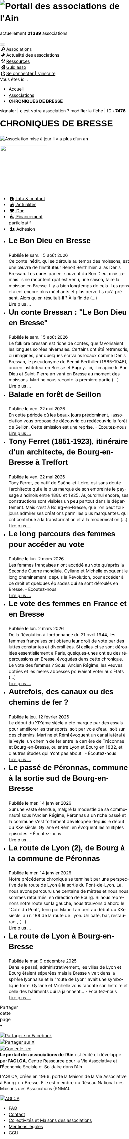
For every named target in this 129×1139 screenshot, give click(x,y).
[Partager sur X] (17, 1041)
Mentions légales (26, 1126)
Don (19, 210)
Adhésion (25, 229)
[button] (2, 44)
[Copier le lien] (15, 1048)
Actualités (25, 204)
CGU (13, 1132)
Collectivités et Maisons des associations (50, 1120)
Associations (19, 49)
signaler (8, 110)
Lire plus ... (20, 304)
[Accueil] (64, 11)
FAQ (13, 1108)
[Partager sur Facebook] (26, 1035)
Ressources (18, 61)
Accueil (16, 89)
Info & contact (30, 198)
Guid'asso (16, 67)
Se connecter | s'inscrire (30, 73)
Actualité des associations (32, 55)
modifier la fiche (86, 110)
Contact (17, 1114)
